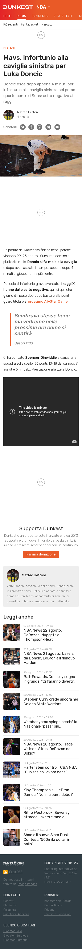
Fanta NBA (40, 16)
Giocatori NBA (12, 931)
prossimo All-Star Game (48, 301)
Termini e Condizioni (57, 914)
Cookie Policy (53, 905)
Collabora (9, 910)
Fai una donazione (41, 554)
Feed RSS (15, 872)
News (21, 16)
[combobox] (43, 7)
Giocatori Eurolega (15, 935)
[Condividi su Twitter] (23, 127)
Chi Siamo (10, 905)
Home (7, 16)
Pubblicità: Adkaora (16, 914)
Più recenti (10, 24)
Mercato (46, 24)
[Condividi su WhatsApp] (39, 127)
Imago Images (27, 884)
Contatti (8, 901)
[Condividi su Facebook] (31, 127)
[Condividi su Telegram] (48, 127)
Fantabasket (29, 24)
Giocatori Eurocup (15, 940)
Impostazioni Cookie (57, 901)
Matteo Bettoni (27, 112)
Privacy (49, 910)
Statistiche (63, 16)
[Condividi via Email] (57, 127)
